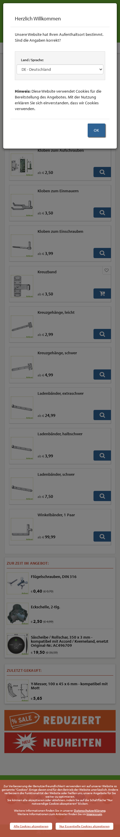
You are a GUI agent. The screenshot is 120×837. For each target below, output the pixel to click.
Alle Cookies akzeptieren (31, 826)
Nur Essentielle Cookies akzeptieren (84, 826)
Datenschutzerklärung (89, 810)
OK (96, 130)
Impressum (94, 814)
